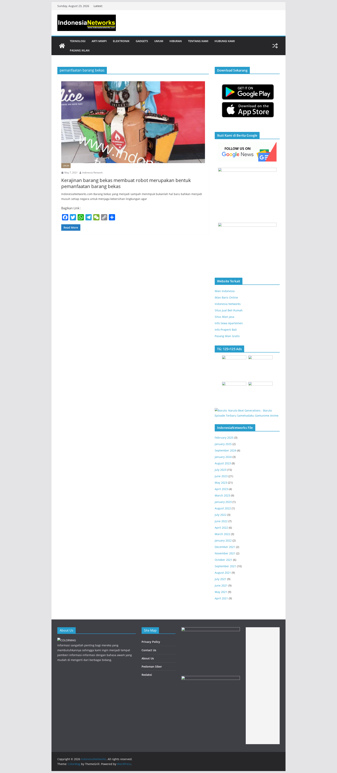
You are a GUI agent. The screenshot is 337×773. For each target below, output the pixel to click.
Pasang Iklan (80, 50)
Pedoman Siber (152, 666)
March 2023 (222, 495)
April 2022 (221, 527)
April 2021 (221, 598)
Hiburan (175, 41)
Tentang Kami (198, 41)
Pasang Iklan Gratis (227, 336)
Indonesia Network (92, 172)
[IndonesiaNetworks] (62, 45)
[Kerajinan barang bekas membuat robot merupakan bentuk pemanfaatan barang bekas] (133, 122)
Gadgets (142, 41)
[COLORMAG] (66, 640)
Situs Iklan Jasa (224, 317)
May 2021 (221, 592)
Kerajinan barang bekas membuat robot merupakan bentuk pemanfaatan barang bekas (126, 183)
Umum (158, 41)
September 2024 (225, 450)
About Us (148, 658)
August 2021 (223, 572)
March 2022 (222, 534)
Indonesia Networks (228, 304)
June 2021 (221, 585)
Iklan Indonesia (225, 291)
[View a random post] (275, 45)
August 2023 (223, 463)
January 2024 (223, 457)
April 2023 (221, 489)
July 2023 (220, 470)
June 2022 (221, 521)
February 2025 (224, 437)
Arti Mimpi (99, 41)
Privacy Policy (151, 642)
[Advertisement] (263, 685)
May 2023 (221, 482)
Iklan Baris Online (226, 297)
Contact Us (149, 650)
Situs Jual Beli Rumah (229, 310)
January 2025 (223, 444)
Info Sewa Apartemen (229, 323)
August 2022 (223, 508)
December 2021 (225, 547)
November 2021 (225, 553)
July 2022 (220, 515)
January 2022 (223, 540)
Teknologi (77, 41)
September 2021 (225, 566)
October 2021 (223, 560)
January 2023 (223, 502)
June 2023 (221, 476)
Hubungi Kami (225, 41)
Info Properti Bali (226, 329)
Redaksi (147, 675)
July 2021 (220, 579)
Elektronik (121, 41)
